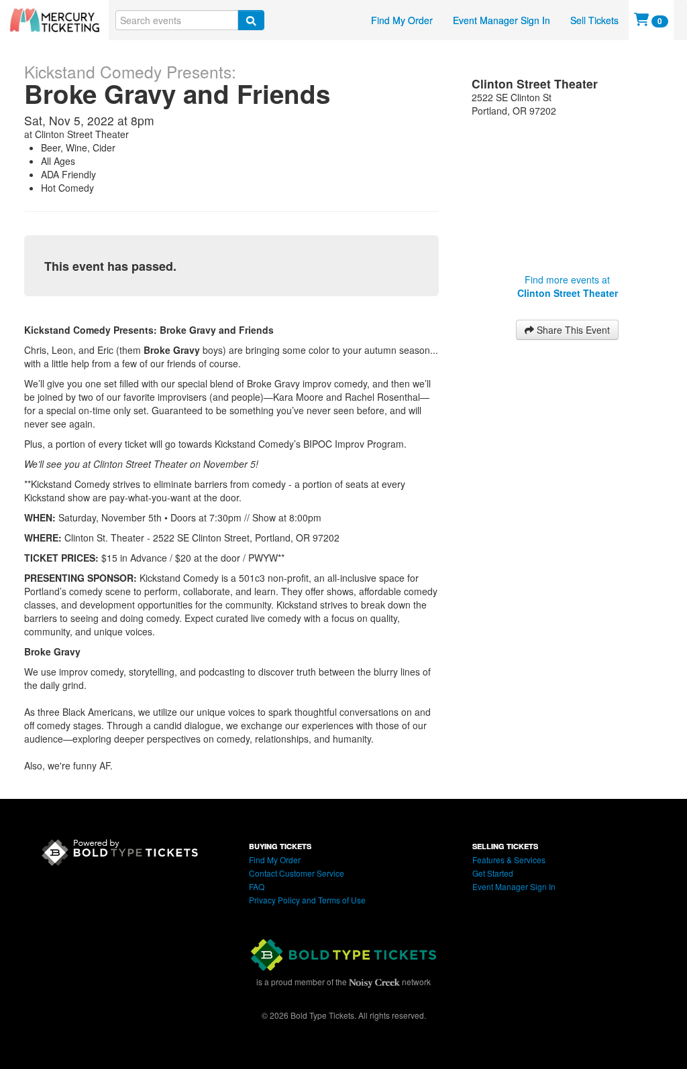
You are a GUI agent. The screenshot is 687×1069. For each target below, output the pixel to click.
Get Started (492, 873)
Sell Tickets (594, 20)
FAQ (256, 886)
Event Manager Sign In (501, 20)
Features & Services (508, 859)
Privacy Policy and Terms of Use (307, 899)
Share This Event (572, 329)
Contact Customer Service (296, 873)
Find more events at (567, 286)
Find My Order (402, 20)
